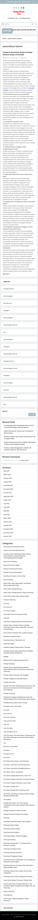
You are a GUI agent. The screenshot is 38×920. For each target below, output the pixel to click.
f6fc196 (6, 58)
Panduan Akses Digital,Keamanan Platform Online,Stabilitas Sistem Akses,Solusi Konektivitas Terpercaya (18, 669)
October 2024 (7, 536)
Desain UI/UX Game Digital (11, 565)
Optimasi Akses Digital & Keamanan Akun (16, 660)
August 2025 (7, 500)
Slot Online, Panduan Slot (11, 786)
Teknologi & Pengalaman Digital (13, 856)
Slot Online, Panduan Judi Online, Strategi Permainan (19, 779)
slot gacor (7, 310)
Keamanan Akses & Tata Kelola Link (14, 640)
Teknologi (6, 818)
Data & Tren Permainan (10, 561)
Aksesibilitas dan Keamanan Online (14, 547)
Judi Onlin (6, 618)
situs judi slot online (10, 721)
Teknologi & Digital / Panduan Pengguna (15, 836)
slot (5, 332)
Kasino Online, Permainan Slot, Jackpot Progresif (18, 633)
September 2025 (8, 496)
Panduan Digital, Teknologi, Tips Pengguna (16, 675)
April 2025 (7, 514)
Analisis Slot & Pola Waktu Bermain (14, 550)
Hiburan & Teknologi (10, 600)
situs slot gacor (8, 296)
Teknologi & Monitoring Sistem (13, 852)
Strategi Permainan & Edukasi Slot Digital (16, 814)
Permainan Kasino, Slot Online (12, 706)
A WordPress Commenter (11, 460)
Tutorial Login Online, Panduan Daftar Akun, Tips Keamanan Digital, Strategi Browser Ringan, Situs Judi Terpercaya (19, 886)
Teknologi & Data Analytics (12, 832)
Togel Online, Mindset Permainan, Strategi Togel (18, 880)
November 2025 (8, 489)
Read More (6, 274)
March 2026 (7, 474)
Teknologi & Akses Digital (11, 825)
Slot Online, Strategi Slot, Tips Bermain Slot (16, 790)
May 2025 (6, 511)
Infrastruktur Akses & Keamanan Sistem (15, 614)
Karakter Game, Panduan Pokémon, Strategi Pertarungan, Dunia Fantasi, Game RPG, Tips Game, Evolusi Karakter (18, 627)
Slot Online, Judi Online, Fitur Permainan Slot (17, 765)
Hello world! (25, 460)
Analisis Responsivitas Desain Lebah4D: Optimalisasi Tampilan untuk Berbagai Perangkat (19, 2)
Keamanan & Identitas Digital (12, 636)
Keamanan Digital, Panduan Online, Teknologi (17, 647)
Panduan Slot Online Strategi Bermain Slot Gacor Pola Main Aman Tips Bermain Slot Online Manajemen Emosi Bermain (19, 688)
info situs (6, 603)
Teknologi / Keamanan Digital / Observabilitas (17, 821)
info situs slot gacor (10, 611)
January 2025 (7, 525)
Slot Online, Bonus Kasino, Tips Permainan (16, 761)
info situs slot (8, 607)
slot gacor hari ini (9, 289)
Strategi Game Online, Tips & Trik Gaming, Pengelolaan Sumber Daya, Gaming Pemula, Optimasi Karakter (19, 805)
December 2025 (8, 485)
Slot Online (7, 757)
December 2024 (8, 529)
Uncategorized (8, 895)
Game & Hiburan (8, 580)
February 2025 (8, 522)
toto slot (6, 390)
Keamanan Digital (9, 644)
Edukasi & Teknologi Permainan (13, 569)
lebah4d (6, 656)
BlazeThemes (20, 916)
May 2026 (6, 471)
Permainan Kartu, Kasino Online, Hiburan (15, 703)
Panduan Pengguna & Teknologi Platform (16, 679)
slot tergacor (7, 799)
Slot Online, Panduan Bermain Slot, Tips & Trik (17, 775)
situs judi (6, 710)
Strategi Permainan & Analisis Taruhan (15, 810)
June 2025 (7, 507)
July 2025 (6, 503)
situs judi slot (8, 713)
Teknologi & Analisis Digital (12, 829)
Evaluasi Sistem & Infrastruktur (13, 572)
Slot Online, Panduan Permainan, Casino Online (17, 783)
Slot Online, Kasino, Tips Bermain (13, 772)
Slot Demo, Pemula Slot (11, 746)
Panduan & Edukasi (9, 664)
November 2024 (8, 533)
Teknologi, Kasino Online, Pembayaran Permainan (18, 876)
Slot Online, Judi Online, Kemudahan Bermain (17, 768)
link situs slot (8, 303)
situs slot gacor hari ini (10, 325)
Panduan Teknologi (9, 693)
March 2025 (7, 518)
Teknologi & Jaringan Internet (12, 849)
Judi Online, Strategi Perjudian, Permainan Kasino (18, 621)
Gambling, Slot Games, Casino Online (15, 576)
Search (4, 411)
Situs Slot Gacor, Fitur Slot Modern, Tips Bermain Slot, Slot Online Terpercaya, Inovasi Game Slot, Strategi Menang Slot (19, 737)
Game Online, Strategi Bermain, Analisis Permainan (19, 592)
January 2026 (7, 482)
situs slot (6, 724)
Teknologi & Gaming (9, 839)
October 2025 (7, 493)
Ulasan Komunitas (9, 891)
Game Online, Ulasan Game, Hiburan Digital (16, 596)
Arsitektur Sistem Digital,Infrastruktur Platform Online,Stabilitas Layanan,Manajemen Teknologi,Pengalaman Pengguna (17, 556)
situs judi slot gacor (9, 717)
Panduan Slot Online (9, 682)
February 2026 (8, 478)
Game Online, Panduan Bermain (13, 589)
